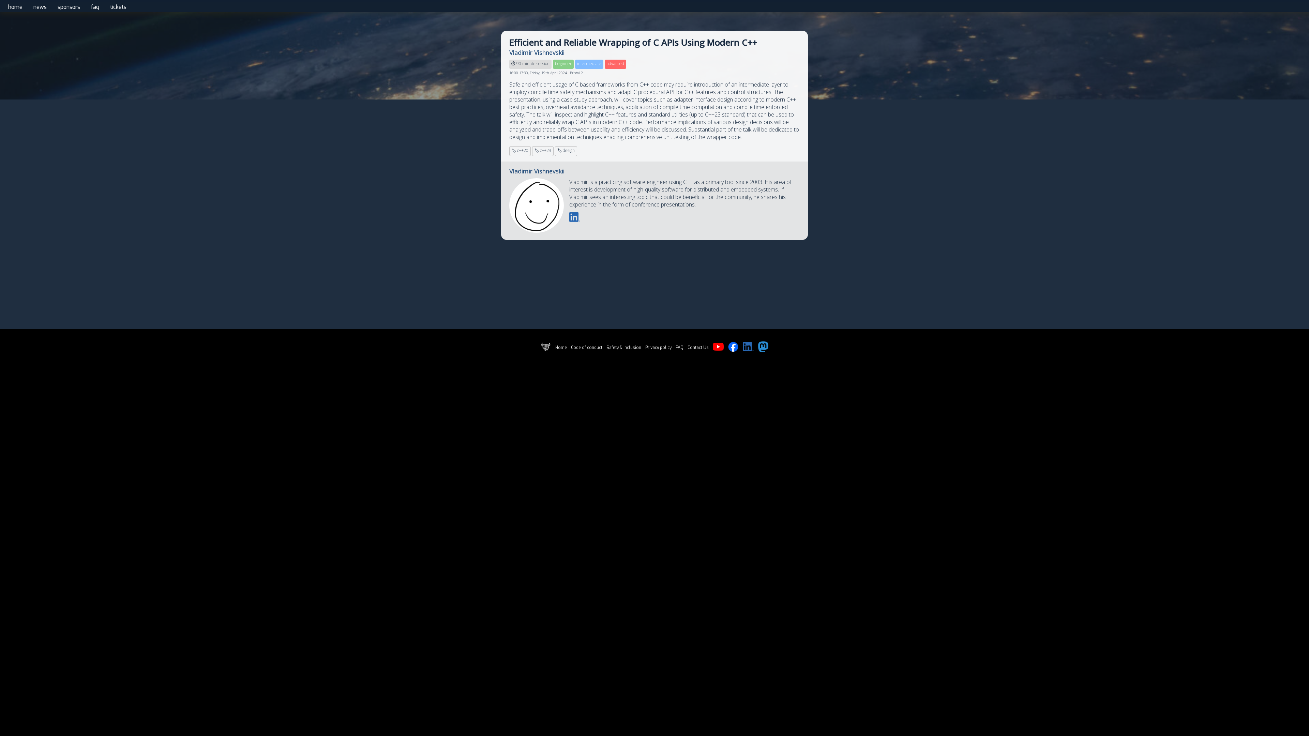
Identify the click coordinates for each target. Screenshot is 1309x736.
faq (95, 7)
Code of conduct (586, 347)
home (15, 7)
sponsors (69, 7)
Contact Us (698, 347)
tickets (118, 7)
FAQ (679, 347)
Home (561, 347)
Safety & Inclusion (623, 347)
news (40, 7)
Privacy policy (658, 347)
